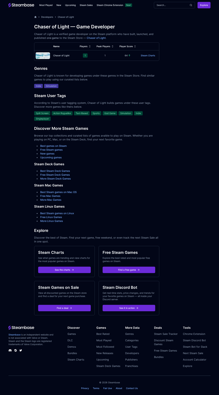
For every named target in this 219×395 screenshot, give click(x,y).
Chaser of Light (66, 17)
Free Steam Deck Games (55, 174)
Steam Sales (86, 5)
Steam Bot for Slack (195, 346)
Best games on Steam (53, 145)
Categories (132, 340)
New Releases (104, 353)
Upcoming (70, 5)
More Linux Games (51, 221)
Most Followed (105, 346)
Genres (129, 333)
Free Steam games (51, 149)
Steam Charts (148, 55)
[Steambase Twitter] (20, 350)
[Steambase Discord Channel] (10, 350)
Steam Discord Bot (194, 340)
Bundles (72, 353)
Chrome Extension (194, 333)
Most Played (46, 5)
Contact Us (132, 388)
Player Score (126, 46)
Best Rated (103, 333)
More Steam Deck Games (55, 178)
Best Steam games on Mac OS (58, 192)
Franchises (131, 366)
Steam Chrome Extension (110, 5)
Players (84, 46)
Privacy (85, 388)
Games (71, 333)
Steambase (14, 334)
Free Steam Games (165, 350)
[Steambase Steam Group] (15, 350)
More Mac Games (50, 199)
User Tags (131, 346)
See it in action (127, 308)
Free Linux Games (51, 217)
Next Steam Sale (193, 353)
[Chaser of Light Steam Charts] (43, 55)
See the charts (62, 269)
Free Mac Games (50, 196)
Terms (96, 388)
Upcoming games (51, 157)
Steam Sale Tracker (166, 333)
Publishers (131, 359)
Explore (204, 5)
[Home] (35, 17)
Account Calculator (194, 359)
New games (47, 153)
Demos (71, 346)
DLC (70, 340)
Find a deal (62, 308)
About (119, 388)
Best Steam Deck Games (55, 170)
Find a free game (127, 269)
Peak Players (103, 46)
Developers (47, 17)
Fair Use (107, 388)
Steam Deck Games (108, 366)
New (58, 5)
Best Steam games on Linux (57, 213)
